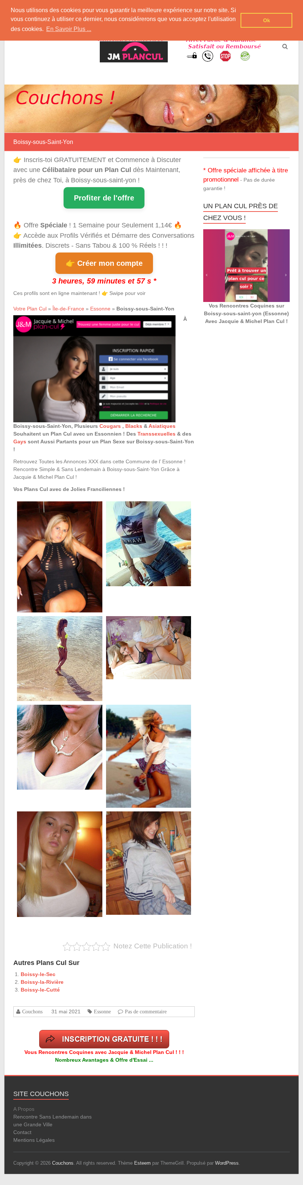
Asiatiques (162, 426)
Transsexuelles (156, 434)
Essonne (100, 309)
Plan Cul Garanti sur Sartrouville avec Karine (147, 624)
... (84, 549)
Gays (19, 441)
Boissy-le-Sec (38, 974)
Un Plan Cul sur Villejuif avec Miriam (51, 713)
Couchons (32, 1011)
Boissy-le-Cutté (40, 990)
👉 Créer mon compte (104, 263)
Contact (22, 1132)
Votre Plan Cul (30, 309)
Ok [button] (266, 20)
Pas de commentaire (146, 1011)
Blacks (133, 426)
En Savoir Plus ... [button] (68, 29)
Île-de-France (68, 309)
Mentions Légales (34, 1140)
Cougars (110, 426)
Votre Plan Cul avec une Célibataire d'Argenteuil (151, 820)
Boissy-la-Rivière (42, 982)
